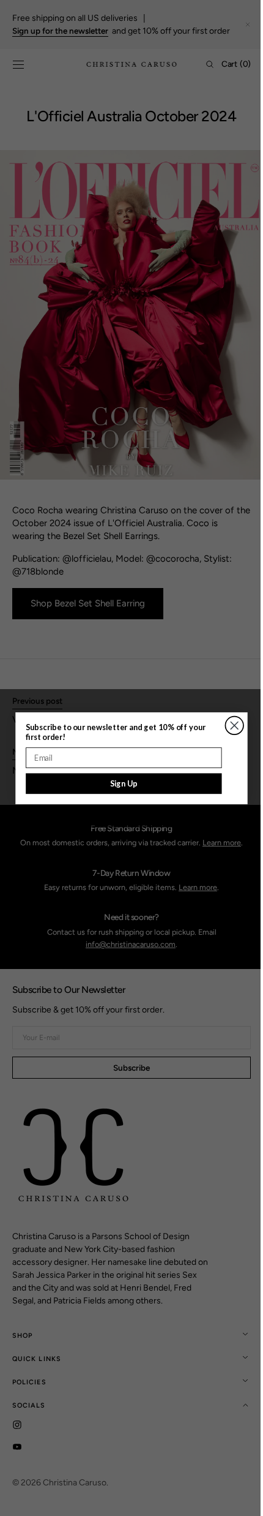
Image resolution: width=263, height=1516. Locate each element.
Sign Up (119, 783)
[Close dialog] (230, 725)
